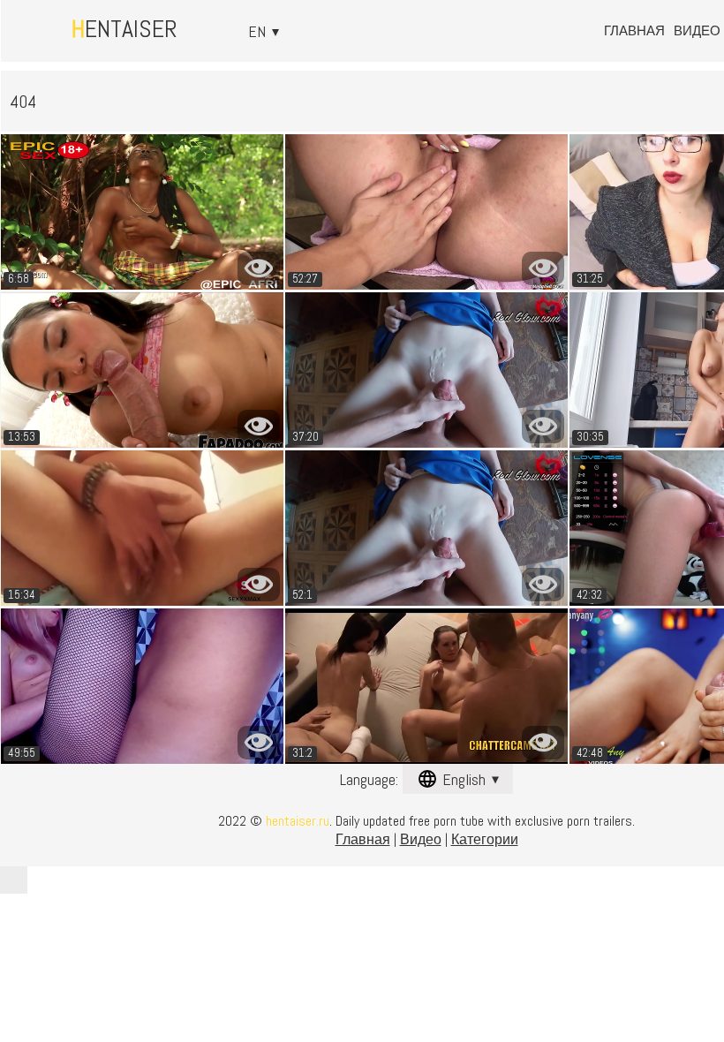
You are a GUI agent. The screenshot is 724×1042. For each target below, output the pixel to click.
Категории (484, 839)
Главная (634, 30)
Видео (697, 30)
